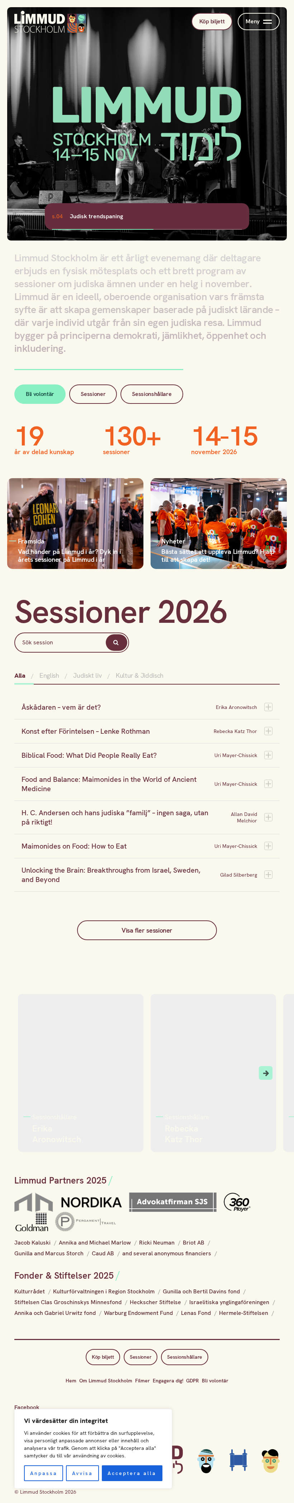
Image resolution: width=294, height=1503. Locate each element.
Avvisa (82, 1473)
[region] (93, 1449)
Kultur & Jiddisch (139, 675)
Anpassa (43, 1473)
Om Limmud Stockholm (105, 1380)
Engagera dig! (168, 1380)
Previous (28, 1073)
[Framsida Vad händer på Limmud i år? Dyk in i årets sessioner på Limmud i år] (75, 523)
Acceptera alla (132, 1473)
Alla (20, 675)
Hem (71, 1380)
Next (265, 1073)
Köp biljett (211, 21)
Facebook (26, 1407)
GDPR (192, 1380)
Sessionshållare (151, 394)
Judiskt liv (87, 675)
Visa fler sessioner (147, 930)
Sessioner (93, 394)
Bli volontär (40, 394)
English (49, 675)
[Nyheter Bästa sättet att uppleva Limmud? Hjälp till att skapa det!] (219, 523)
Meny (253, 21)
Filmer (142, 1380)
